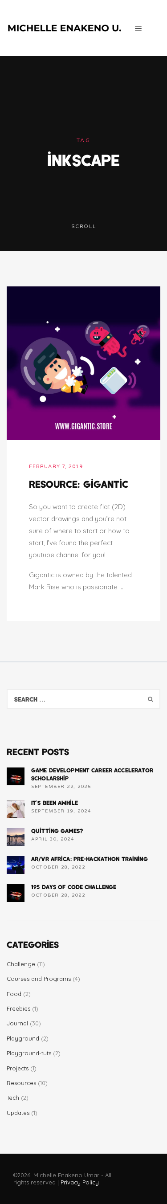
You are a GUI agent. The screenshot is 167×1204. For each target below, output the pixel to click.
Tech (13, 1097)
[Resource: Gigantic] (83, 362)
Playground (23, 1038)
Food (14, 993)
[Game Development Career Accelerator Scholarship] (15, 776)
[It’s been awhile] (15, 809)
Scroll (83, 226)
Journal (17, 1023)
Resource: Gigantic (78, 484)
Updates (18, 1112)
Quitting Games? (57, 830)
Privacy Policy (80, 1182)
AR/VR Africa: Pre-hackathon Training (89, 858)
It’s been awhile (54, 802)
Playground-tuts (29, 1053)
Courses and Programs (39, 978)
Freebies (18, 1008)
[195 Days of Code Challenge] (15, 893)
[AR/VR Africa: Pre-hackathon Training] (15, 865)
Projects (18, 1068)
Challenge (21, 963)
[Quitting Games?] (15, 837)
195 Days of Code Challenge (73, 886)
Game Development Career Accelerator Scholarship (92, 774)
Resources (21, 1082)
